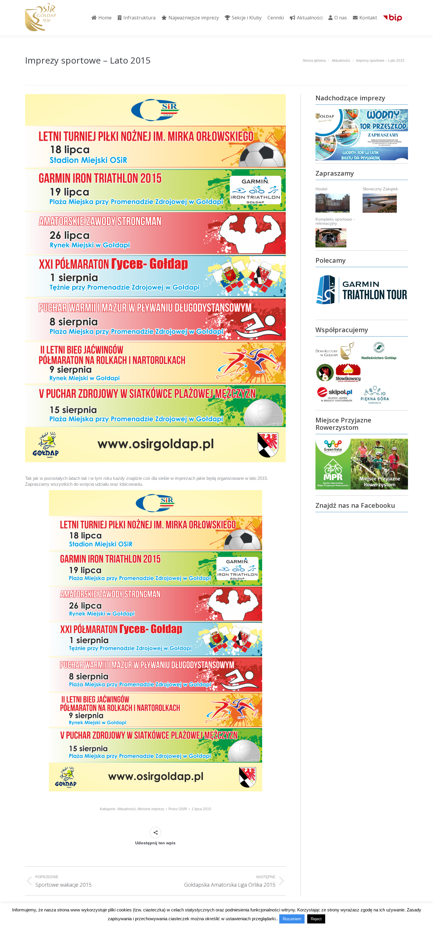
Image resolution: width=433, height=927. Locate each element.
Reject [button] (316, 919)
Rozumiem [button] (292, 919)
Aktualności (126, 809)
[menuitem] (101, 17)
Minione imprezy (151, 809)
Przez (177, 809)
